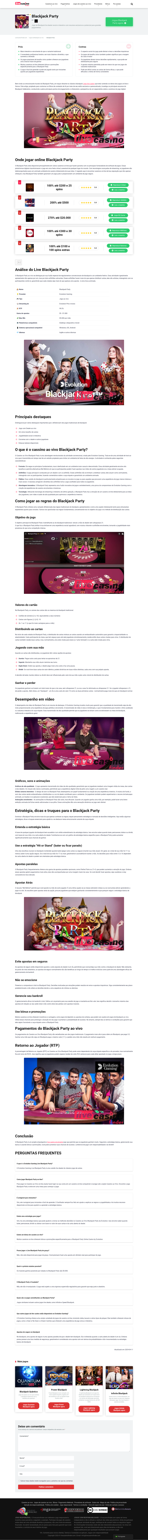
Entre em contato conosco (115, 1505)
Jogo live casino (89, 84)
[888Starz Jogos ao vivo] (30, 236)
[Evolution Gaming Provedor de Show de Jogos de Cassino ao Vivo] (36, 21)
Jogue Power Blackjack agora (59, 1406)
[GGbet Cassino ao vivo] (30, 191)
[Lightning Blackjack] (89, 1385)
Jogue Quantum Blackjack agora (29, 1406)
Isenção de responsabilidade (34, 1505)
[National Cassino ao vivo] (30, 252)
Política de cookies (52, 1505)
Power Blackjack (59, 1389)
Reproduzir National (119, 246)
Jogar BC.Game (119, 215)
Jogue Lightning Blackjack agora (89, 1409)
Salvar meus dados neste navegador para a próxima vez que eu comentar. (47, 1481)
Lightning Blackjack (89, 1389)
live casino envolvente (55, 1142)
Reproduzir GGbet (119, 185)
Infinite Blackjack (119, 1393)
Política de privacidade (118, 1502)
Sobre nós (95, 1502)
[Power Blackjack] (58, 1385)
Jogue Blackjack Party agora (119, 21)
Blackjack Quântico (29, 1391)
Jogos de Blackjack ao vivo (36, 37)
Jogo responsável (66, 1505)
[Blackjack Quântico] (28, 1387)
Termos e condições (80, 1505)
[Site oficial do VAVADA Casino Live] (30, 206)
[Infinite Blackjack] (119, 1388)
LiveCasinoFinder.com (21, 37)
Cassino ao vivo (27, 1502)
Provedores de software (82, 1502)
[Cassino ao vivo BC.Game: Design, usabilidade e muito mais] (30, 221)
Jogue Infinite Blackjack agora (119, 1409)
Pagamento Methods (65, 1502)
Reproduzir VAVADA (119, 200)
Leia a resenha (119, 190)
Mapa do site (104, 1502)
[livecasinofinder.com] (22, 3)
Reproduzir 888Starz (119, 230)
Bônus (55, 1502)
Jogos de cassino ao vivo (43, 1502)
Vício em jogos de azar (96, 1505)
